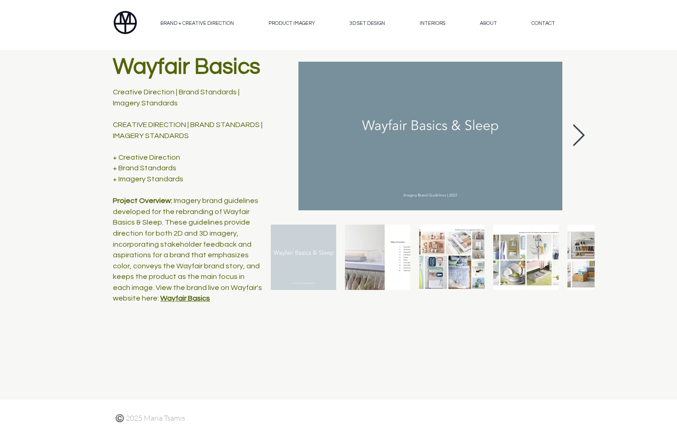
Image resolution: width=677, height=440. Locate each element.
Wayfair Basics (185, 298)
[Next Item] (578, 136)
